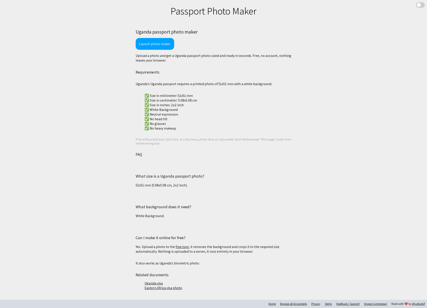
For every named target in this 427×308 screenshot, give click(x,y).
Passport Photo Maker (213, 10)
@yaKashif (418, 304)
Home (272, 304)
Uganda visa (154, 283)
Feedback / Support (348, 304)
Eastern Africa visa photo (163, 288)
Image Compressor (375, 304)
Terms (328, 304)
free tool (182, 246)
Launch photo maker (155, 44)
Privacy (315, 304)
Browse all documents (293, 304)
